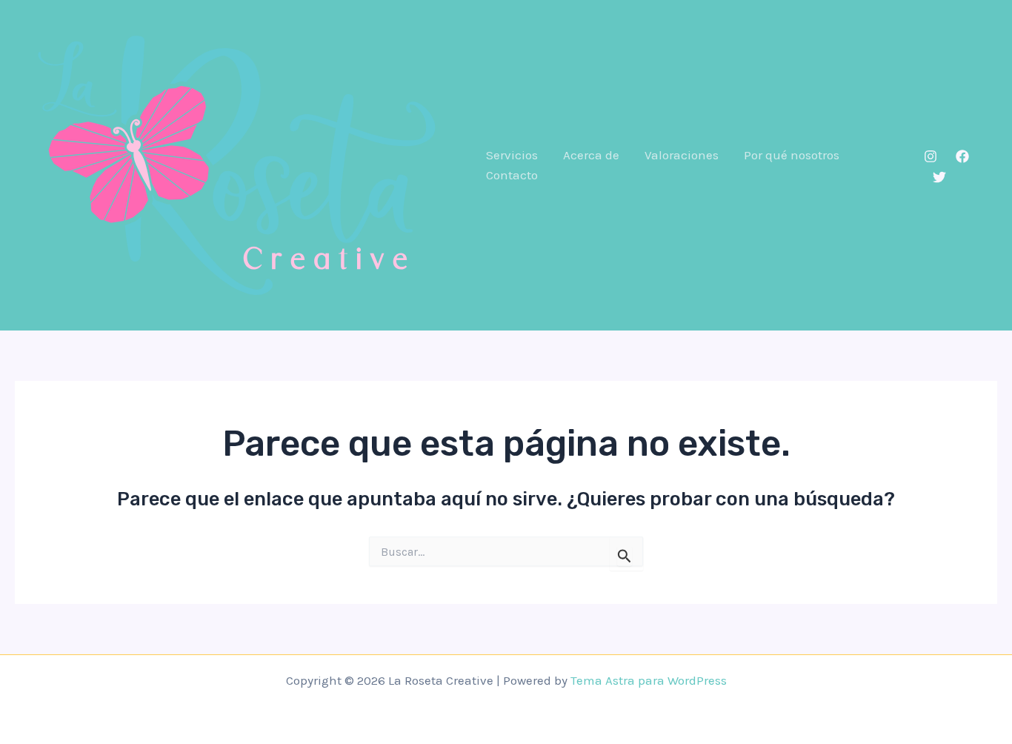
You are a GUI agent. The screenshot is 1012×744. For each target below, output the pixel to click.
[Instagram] (930, 156)
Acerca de (591, 154)
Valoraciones (682, 154)
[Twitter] (939, 177)
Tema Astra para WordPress (648, 680)
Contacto (512, 174)
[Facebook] (962, 156)
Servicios (512, 154)
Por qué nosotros (791, 154)
